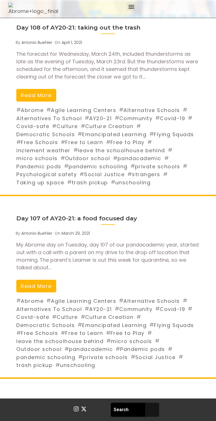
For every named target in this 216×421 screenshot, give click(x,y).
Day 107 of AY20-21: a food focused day (76, 218)
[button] (131, 6)
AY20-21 (100, 118)
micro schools (37, 158)
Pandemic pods (38, 166)
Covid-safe (32, 126)
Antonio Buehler (36, 42)
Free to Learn (84, 142)
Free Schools (39, 142)
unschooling (133, 182)
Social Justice (104, 174)
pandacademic (139, 158)
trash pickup (90, 182)
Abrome (32, 110)
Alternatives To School (49, 118)
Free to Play (128, 142)
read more (36, 95)
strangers (146, 174)
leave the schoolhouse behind (121, 150)
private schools (157, 166)
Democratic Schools (45, 134)
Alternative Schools (151, 110)
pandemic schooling (98, 166)
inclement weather (43, 150)
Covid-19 (172, 118)
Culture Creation (109, 126)
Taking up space (40, 182)
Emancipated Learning (114, 134)
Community (136, 118)
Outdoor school (87, 158)
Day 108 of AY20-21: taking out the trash (78, 27)
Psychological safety (46, 174)
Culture (67, 126)
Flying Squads (174, 134)
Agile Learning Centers (83, 110)
